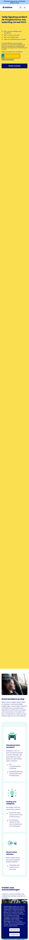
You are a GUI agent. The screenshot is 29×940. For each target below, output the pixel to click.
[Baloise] (7, 8)
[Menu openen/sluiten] (25, 8)
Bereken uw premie (14, 66)
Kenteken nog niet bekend (8, 59)
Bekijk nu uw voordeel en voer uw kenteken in (12, 52)
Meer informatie (14, 930)
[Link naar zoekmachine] (20, 7)
